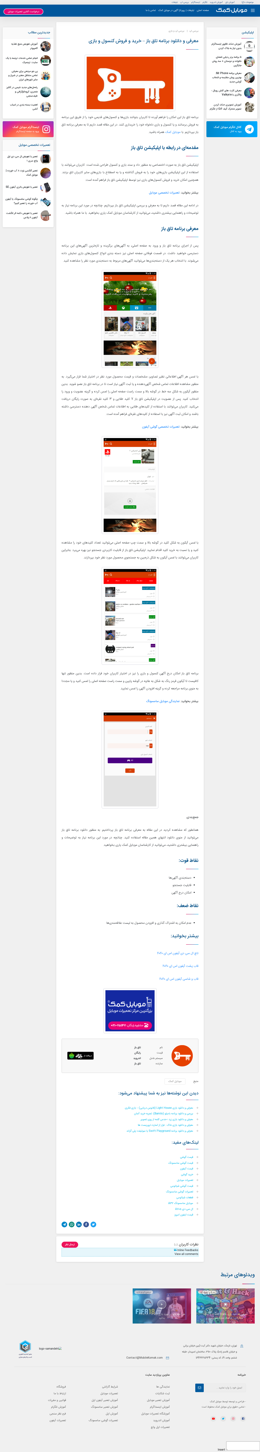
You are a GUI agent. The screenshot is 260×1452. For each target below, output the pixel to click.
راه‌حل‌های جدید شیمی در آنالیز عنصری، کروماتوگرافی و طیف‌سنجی (22, 91)
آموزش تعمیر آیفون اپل (105, 1400)
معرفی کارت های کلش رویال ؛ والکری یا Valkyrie (226, 93)
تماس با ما (151, 10)
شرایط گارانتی (110, 1386)
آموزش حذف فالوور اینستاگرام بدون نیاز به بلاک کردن (226, 46)
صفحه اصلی (203, 10)
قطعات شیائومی (185, 1198)
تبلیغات (175, 2)
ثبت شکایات (162, 1393)
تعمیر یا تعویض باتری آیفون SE (22, 187)
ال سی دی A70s (184, 1209)
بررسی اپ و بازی (176, 31)
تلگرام (205, 2)
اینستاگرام (195, 2)
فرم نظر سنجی (58, 1413)
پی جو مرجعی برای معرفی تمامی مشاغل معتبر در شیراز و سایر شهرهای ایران (23, 75)
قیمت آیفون (187, 1169)
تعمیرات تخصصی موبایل (34, 145)
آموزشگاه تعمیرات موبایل (155, 1413)
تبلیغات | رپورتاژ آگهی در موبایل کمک (176, 10)
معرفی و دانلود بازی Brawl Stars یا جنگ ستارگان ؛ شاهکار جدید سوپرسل (225, 1316)
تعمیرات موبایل (185, 1180)
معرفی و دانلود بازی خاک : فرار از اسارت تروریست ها (166, 1125)
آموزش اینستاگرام (160, 1407)
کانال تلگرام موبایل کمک (227, 129)
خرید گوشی (187, 1175)
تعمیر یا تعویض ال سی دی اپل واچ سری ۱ (22, 159)
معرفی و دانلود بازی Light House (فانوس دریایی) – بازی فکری (159, 1108)
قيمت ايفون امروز (184, 1215)
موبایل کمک (173, 132)
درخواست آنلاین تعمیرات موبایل (23, 12)
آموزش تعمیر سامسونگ (104, 1407)
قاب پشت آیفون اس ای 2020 (180, 966)
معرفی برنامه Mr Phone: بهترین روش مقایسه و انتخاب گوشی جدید (226, 77)
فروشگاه (61, 1386)
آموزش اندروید (216, 2)
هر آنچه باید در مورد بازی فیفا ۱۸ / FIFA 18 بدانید (162, 1316)
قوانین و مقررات (57, 1400)
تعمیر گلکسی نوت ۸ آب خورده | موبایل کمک (22, 173)
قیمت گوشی (187, 1157)
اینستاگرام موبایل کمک (26, 129)
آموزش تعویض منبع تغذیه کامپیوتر (24, 46)
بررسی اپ (184, 2)
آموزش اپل (230, 2)
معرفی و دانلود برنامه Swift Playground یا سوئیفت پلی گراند (160, 1131)
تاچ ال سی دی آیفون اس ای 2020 (177, 953)
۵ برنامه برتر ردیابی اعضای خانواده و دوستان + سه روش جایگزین (226, 61)
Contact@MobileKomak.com (144, 1358)
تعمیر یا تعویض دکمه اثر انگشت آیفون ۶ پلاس (22, 215)
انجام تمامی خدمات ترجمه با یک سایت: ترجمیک (22, 60)
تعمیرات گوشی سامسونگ (180, 1192)
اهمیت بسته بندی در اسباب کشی (24, 107)
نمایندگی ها (163, 1386)
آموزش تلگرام (58, 1407)
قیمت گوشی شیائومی (182, 1186)
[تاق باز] (80, 1056)
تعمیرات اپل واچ (160, 1427)
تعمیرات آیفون (58, 1420)
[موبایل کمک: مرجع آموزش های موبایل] (231, 10)
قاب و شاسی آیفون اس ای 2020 (178, 979)
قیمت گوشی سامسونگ (181, 1163)
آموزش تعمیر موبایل (158, 1400)
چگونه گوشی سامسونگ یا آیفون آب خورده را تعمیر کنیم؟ (21, 201)
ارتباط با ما (60, 1393)
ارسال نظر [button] (70, 1245)
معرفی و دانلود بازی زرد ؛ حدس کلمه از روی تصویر (167, 1120)
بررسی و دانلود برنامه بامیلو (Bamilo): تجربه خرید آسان (164, 1114)
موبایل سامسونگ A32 (181, 1203)
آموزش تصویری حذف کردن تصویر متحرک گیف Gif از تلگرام (225, 107)
